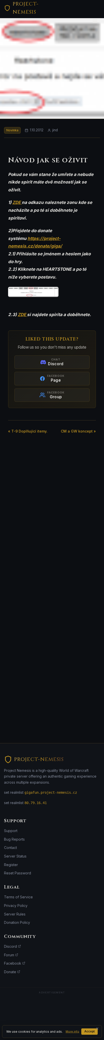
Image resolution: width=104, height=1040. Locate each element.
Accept (89, 1031)
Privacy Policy (16, 905)
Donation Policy (17, 922)
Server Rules (14, 914)
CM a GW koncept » (78, 431)
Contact (10, 847)
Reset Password (17, 873)
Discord (11, 946)
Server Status (15, 856)
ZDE (17, 202)
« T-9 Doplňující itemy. (27, 431)
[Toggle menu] (95, 21)
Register (11, 865)
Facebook (13, 963)
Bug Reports (14, 839)
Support (10, 831)
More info (72, 1031)
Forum (9, 955)
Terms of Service (18, 897)
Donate (10, 972)
